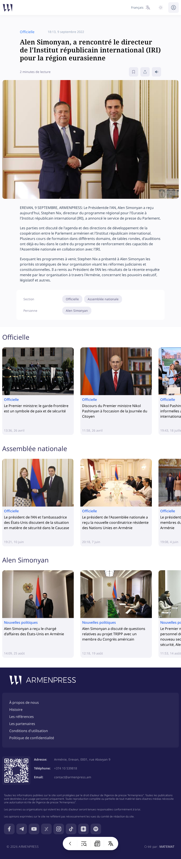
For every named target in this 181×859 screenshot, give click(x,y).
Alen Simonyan (77, 310)
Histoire (16, 709)
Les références (21, 716)
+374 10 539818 (65, 768)
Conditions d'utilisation (28, 730)
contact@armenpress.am (72, 777)
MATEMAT (166, 846)
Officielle (72, 299)
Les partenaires (22, 723)
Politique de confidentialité (31, 737)
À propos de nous (24, 702)
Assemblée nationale (103, 299)
